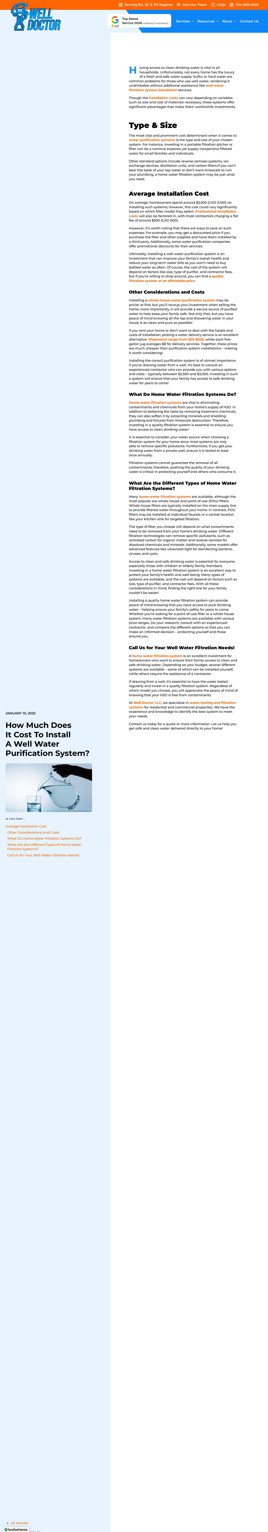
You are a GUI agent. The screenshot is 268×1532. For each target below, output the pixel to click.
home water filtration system (157, 656)
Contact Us (249, 21)
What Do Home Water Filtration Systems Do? (44, 839)
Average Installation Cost (26, 826)
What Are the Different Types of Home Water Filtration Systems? (44, 847)
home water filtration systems (165, 497)
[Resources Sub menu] (217, 21)
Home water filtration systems (155, 403)
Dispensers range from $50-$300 (176, 339)
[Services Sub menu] (192, 21)
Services (183, 21)
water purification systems (152, 140)
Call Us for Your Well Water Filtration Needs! (43, 855)
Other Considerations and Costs (33, 833)
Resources (206, 21)
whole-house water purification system (181, 300)
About (227, 21)
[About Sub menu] (235, 21)
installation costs (164, 98)
